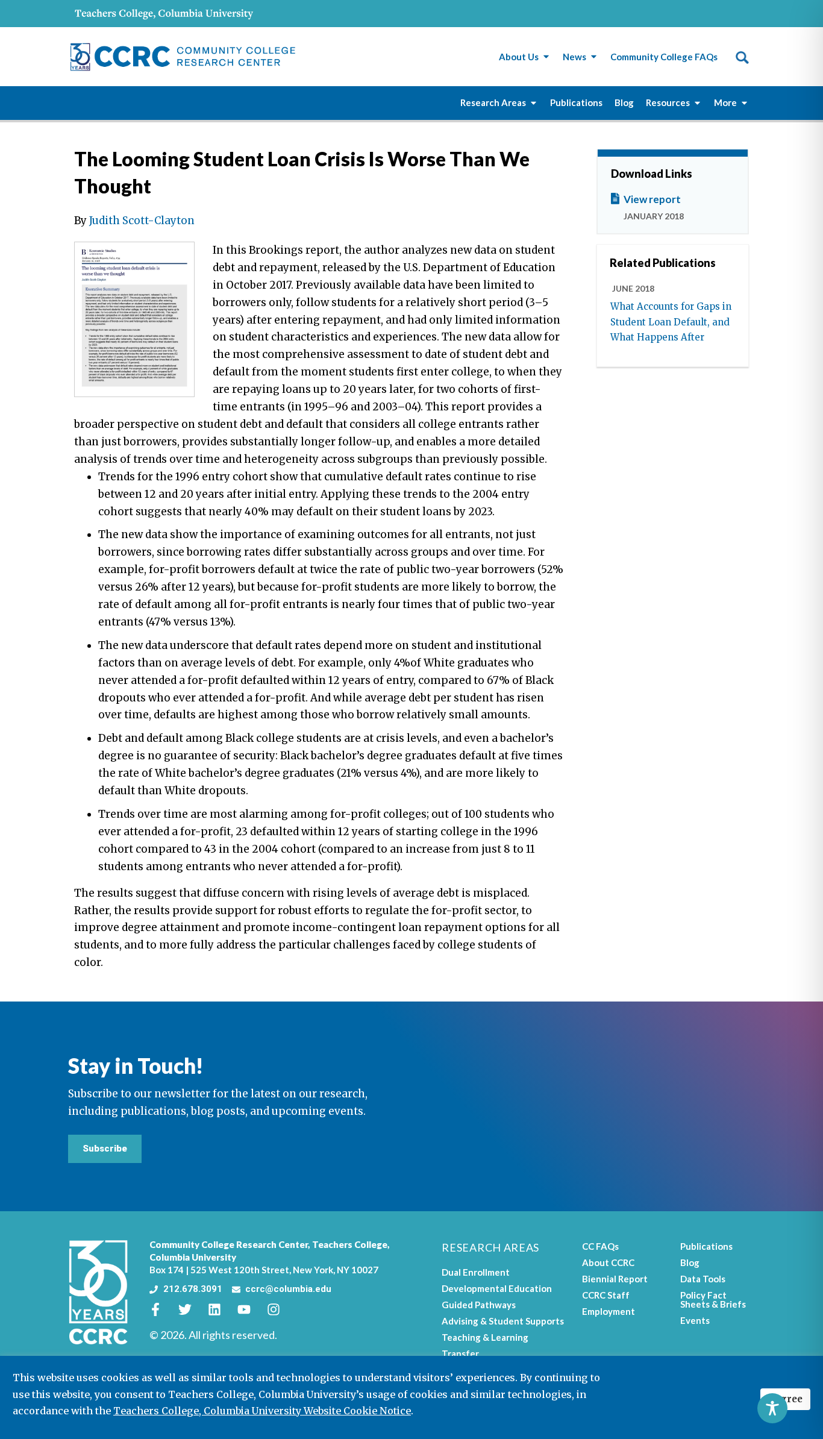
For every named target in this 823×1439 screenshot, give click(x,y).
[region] (411, 1397)
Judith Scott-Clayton (142, 220)
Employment (608, 1311)
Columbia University (192, 1257)
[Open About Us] (546, 57)
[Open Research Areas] (533, 103)
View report (652, 199)
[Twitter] (191, 1309)
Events (695, 1320)
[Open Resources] (697, 103)
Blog (689, 1262)
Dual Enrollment (476, 1272)
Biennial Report (615, 1278)
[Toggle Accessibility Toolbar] (772, 1408)
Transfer (460, 1353)
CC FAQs (600, 1246)
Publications (706, 1246)
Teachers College (349, 1244)
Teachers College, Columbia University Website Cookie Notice (262, 1411)
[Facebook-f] (162, 1309)
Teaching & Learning (485, 1337)
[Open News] (593, 57)
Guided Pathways (479, 1304)
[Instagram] (280, 1309)
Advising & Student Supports (503, 1320)
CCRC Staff (606, 1295)
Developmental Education (497, 1288)
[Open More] (744, 103)
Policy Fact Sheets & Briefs (713, 1299)
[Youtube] (250, 1309)
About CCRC (608, 1262)
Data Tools (702, 1278)
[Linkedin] (221, 1309)
